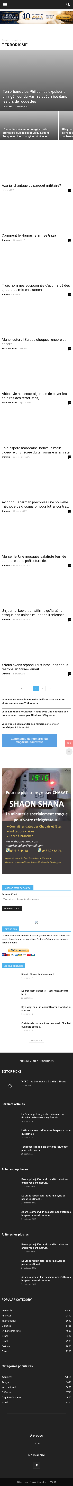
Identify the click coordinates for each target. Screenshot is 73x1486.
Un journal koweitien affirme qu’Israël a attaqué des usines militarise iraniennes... (34, 613)
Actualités (7, 1310)
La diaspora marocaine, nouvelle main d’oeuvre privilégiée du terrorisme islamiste (36, 450)
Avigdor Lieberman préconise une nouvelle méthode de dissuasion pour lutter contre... (35, 504)
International (9, 1320)
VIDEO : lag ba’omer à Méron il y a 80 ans (43, 1081)
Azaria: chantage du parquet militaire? (31, 185)
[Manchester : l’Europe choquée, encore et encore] (36, 318)
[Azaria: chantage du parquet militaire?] (36, 164)
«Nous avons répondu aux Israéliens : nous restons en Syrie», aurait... (35, 667)
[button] (68, 4)
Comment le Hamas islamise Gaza (29, 235)
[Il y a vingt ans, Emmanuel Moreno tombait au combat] (10, 1011)
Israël (5, 1336)
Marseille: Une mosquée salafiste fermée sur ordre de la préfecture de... (34, 558)
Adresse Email (9, 894)
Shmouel (7, 106)
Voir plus (35, 1040)
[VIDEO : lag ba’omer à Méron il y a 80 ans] (10, 1086)
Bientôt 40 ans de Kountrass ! (37, 974)
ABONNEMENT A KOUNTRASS (36, 1061)
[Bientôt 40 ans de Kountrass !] (10, 979)
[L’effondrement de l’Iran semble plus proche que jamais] (10, 1135)
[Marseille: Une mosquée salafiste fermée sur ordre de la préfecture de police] (36, 535)
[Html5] (36, 1465)
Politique (6, 1346)
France (5, 1351)
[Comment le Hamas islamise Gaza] (36, 214)
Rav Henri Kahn (9, 348)
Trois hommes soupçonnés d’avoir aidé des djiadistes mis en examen (36, 287)
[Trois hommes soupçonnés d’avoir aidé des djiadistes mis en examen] (36, 264)
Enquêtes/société (11, 1330)
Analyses (6, 1315)
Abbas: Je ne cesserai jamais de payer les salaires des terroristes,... (34, 396)
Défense (6, 1325)
